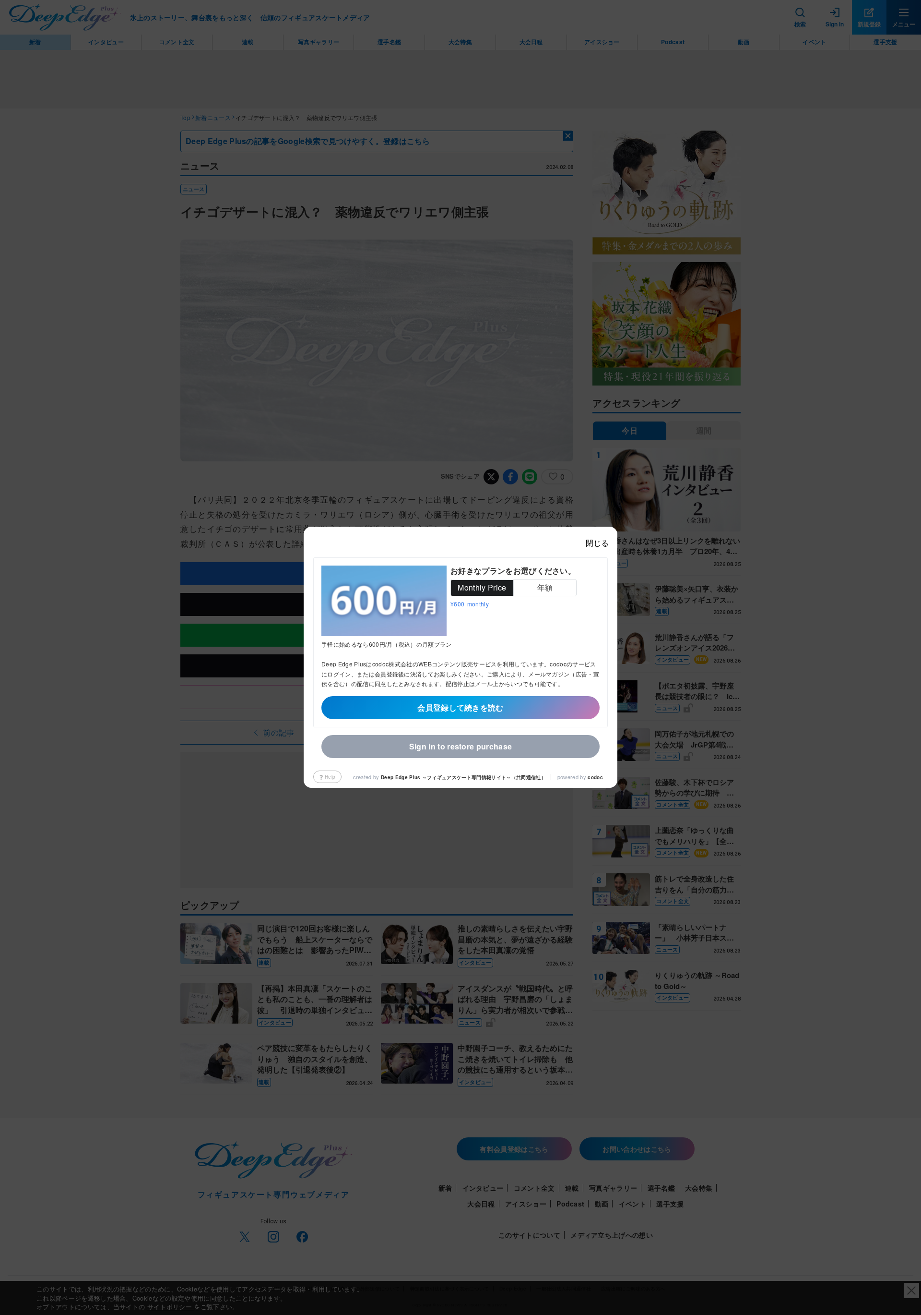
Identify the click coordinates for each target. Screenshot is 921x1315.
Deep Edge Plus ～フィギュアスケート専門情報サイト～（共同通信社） (463, 777)
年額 (545, 587)
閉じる (597, 542)
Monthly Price (482, 587)
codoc (595, 777)
